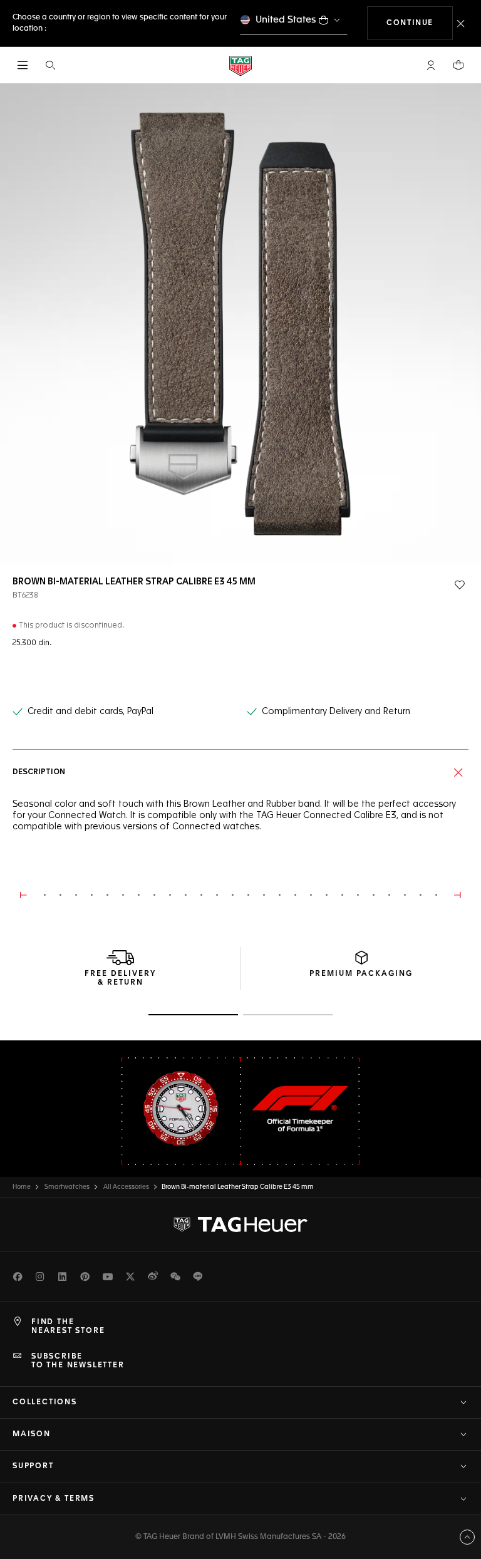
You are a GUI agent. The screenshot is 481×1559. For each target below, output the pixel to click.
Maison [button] (32, 1434)
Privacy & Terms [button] (54, 1499)
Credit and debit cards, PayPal (90, 711)
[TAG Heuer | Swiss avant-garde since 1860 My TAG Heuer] (240, 1224)
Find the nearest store (68, 1326)
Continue (419, 23)
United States (286, 19)
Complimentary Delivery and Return (336, 711)
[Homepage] (240, 65)
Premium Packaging (361, 974)
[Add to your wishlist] (459, 585)
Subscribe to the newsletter (78, 1361)
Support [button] (33, 1466)
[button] (431, 65)
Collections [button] (45, 1402)
